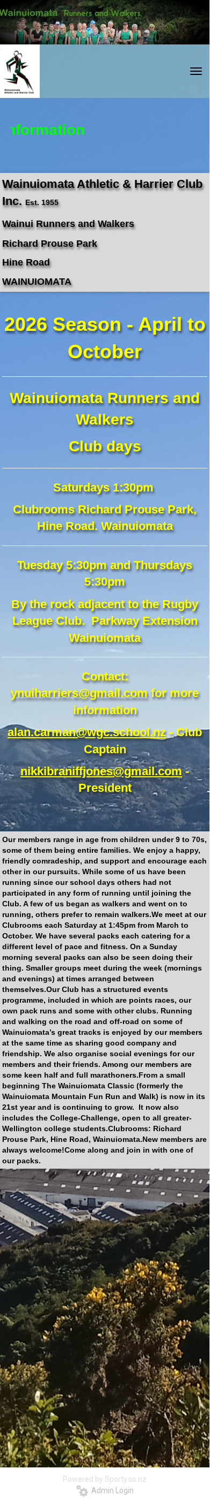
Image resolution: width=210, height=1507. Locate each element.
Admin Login (111, 1490)
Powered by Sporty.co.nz (105, 1479)
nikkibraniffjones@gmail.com (101, 771)
